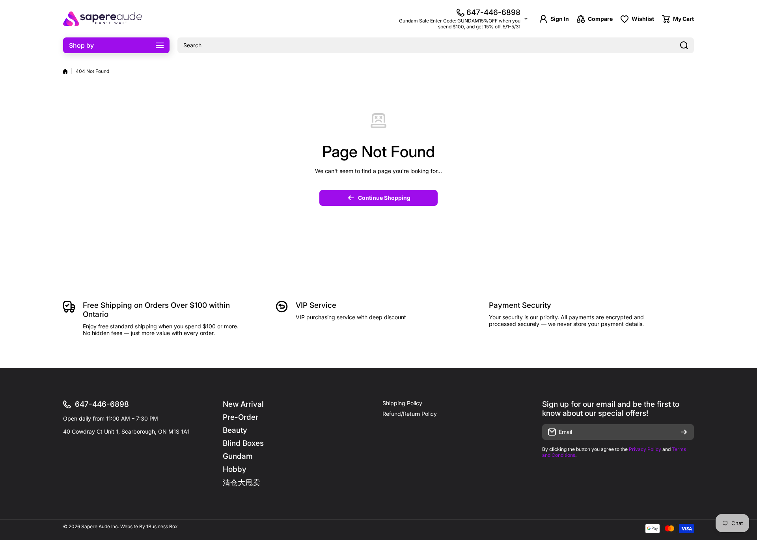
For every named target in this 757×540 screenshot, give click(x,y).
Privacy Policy (645, 449)
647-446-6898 (493, 12)
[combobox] (435, 45)
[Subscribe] (684, 432)
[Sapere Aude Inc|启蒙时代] (102, 18)
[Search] (684, 45)
